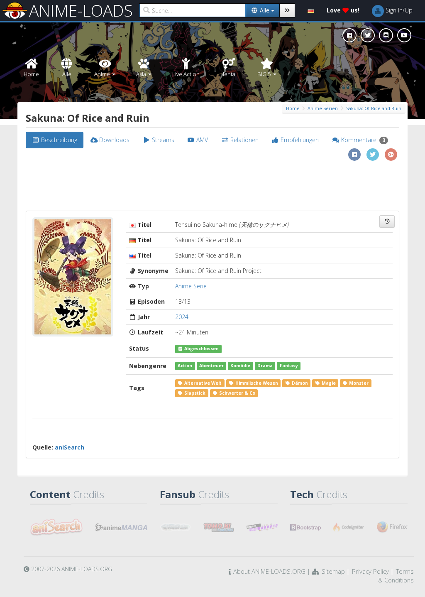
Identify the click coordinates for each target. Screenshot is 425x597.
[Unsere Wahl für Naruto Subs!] (218, 527)
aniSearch (69, 447)
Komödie (240, 366)
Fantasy (289, 366)
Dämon (299, 383)
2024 (181, 317)
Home (293, 108)
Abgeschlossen (201, 348)
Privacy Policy (370, 571)
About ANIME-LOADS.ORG (269, 571)
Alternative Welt (202, 383)
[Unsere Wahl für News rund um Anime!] (121, 527)
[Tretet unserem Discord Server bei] (386, 35)
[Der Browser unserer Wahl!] (392, 527)
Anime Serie (191, 286)
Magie (328, 383)
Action (185, 366)
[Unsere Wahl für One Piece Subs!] (175, 527)
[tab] (54, 140)
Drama (265, 366)
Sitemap (333, 571)
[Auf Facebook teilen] (354, 154)
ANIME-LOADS (81, 10)
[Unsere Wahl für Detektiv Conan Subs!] (262, 527)
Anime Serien (323, 108)
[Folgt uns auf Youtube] (404, 35)
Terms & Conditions (396, 575)
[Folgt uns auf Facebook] (349, 35)
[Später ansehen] (387, 221)
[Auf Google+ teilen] (391, 154)
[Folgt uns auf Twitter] (367, 35)
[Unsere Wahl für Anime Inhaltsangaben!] (56, 527)
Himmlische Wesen (256, 383)
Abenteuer (211, 366)
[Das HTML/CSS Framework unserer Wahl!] (305, 527)
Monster (358, 383)
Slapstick (194, 393)
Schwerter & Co (236, 393)
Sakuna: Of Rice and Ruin (373, 108)
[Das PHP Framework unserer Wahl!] (348, 527)
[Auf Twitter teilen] (372, 154)
